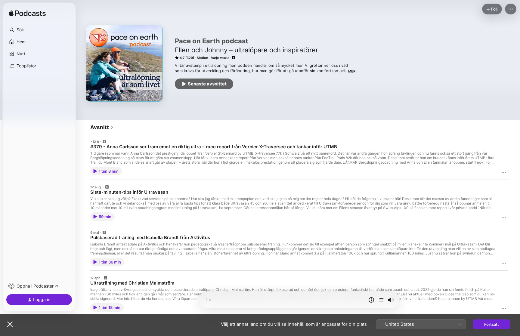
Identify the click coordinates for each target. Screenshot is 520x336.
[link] (102, 127)
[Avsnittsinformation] (371, 300)
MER (351, 71)
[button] (39, 30)
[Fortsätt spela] (381, 300)
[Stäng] (10, 324)
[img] (27, 14)
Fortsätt (491, 324)
